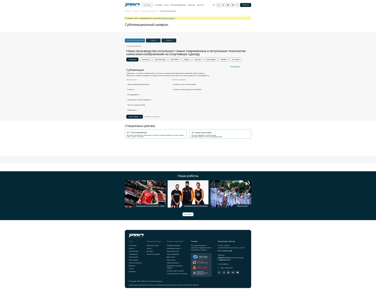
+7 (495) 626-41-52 (224, 260)
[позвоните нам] (219, 272)
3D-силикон (236, 59)
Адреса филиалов (226, 268)
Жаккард (198, 59)
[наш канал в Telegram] (223, 272)
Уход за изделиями (173, 254)
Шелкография (211, 59)
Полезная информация (178, 5)
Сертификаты (133, 254)
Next (249, 194)
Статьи (131, 269)
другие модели (168, 18)
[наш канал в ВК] (233, 272)
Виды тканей (171, 257)
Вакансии (132, 266)
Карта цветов (171, 260)
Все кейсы (188, 214)
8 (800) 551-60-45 (223, 258)
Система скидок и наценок (175, 271)
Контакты (200, 5)
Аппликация (145, 59)
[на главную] (132, 5)
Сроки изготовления (153, 254)
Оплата (149, 248)
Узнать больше (133, 117)
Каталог (148, 5)
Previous (126, 194)
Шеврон (186, 59)
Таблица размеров (173, 263)
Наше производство (135, 263)
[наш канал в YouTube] (237, 272)
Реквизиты (132, 271)
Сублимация (132, 59)
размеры (169, 40)
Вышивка (224, 59)
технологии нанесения (134, 40)
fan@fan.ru (225, 264)
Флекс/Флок (175, 59)
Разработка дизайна (173, 245)
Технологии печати (173, 251)
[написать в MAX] (228, 272)
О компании (158, 5)
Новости (131, 248)
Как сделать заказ (153, 245)
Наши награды (133, 251)
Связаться (245, 5)
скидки (153, 40)
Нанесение (191, 5)
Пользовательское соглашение (177, 274)
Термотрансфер (160, 59)
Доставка (150, 251)
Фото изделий (133, 260)
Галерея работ (133, 257)
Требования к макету (174, 248)
